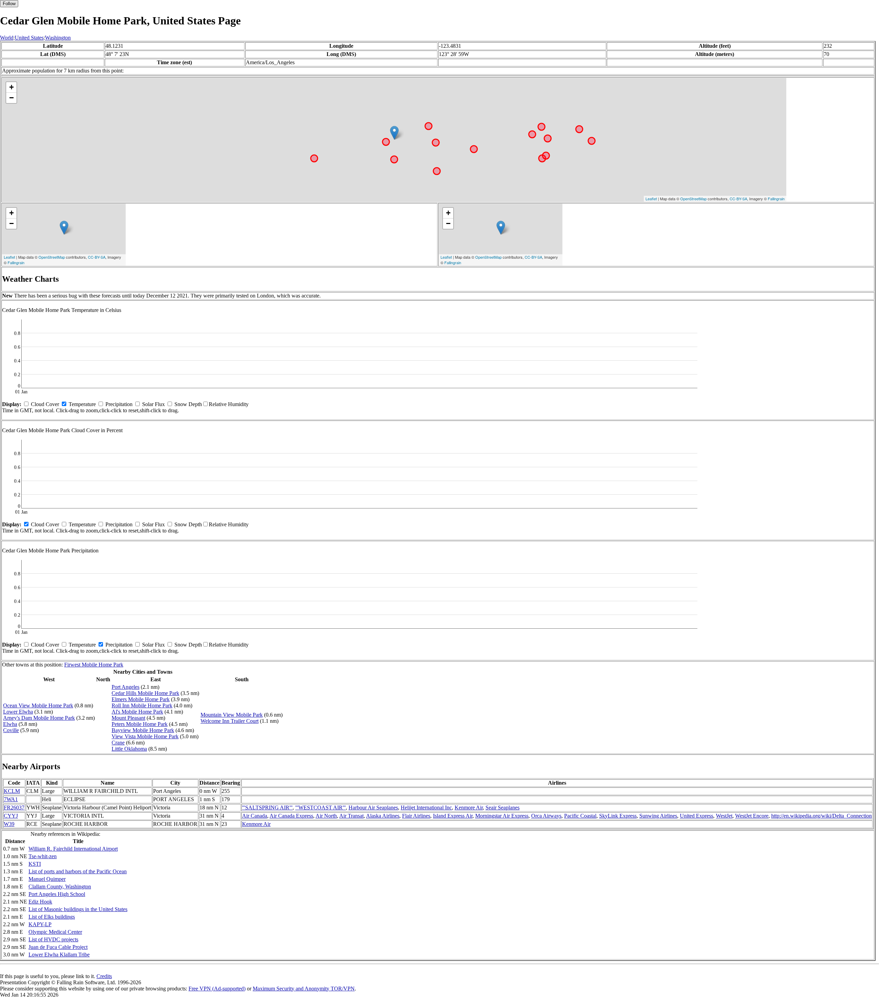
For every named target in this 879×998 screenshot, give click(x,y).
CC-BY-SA (738, 198)
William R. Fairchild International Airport (73, 849)
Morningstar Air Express (501, 816)
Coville (11, 730)
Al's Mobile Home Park (137, 712)
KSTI (34, 864)
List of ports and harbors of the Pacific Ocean (77, 871)
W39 (9, 824)
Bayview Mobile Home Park (143, 730)
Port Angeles (125, 687)
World (6, 38)
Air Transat (351, 816)
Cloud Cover (45, 404)
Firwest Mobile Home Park (93, 665)
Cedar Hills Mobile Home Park (145, 693)
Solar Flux (153, 404)
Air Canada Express (291, 816)
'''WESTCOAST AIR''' (320, 807)
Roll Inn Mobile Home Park (142, 705)
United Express (696, 816)
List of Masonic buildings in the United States (77, 909)
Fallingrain (776, 198)
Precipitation (119, 404)
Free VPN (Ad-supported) (217, 988)
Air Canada (254, 816)
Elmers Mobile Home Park (141, 699)
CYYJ (11, 816)
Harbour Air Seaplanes (373, 807)
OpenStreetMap (693, 198)
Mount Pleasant (128, 718)
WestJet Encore (751, 816)
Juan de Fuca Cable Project (58, 947)
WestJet (724, 816)
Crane (118, 742)
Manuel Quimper (47, 879)
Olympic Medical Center (55, 932)
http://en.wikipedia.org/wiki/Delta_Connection (821, 816)
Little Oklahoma (129, 749)
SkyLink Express (618, 816)
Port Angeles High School (56, 894)
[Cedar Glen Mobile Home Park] (394, 133)
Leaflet (651, 198)
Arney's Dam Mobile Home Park (39, 718)
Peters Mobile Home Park (140, 724)
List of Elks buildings (51, 917)
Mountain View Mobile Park (232, 715)
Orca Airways (546, 816)
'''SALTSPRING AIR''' (267, 807)
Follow (9, 3)
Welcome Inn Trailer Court (230, 721)
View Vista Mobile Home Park (145, 736)
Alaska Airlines (382, 816)
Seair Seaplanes (503, 807)
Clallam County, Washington (59, 886)
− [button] (11, 97)
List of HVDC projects (53, 939)
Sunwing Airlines (658, 816)
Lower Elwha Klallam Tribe (59, 954)
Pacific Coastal (580, 816)
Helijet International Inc (426, 807)
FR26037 (14, 807)
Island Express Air (452, 816)
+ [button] (11, 87)
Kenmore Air (469, 807)
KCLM (12, 791)
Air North (326, 816)
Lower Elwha (18, 712)
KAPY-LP (40, 924)
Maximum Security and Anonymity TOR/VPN (304, 988)
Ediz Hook (40, 902)
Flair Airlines (416, 816)
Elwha (10, 724)
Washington (58, 38)
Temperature (82, 404)
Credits (104, 976)
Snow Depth (188, 404)
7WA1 (11, 799)
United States (29, 38)
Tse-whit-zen (42, 856)
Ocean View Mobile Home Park (38, 705)
